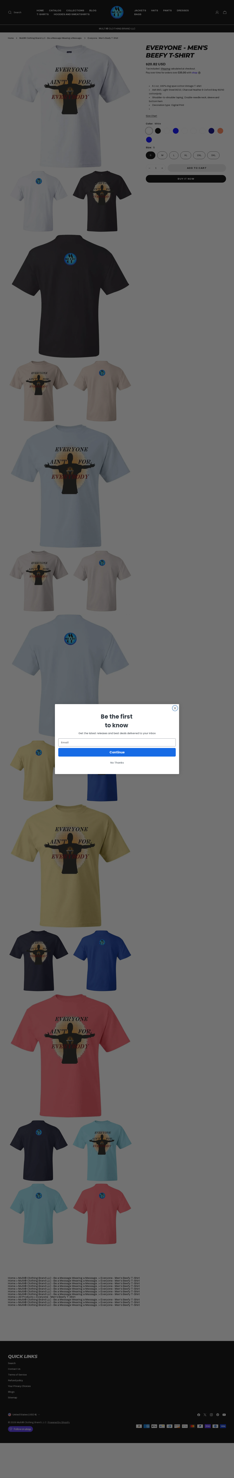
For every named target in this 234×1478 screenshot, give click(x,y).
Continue (117, 752)
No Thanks (117, 763)
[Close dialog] (175, 708)
